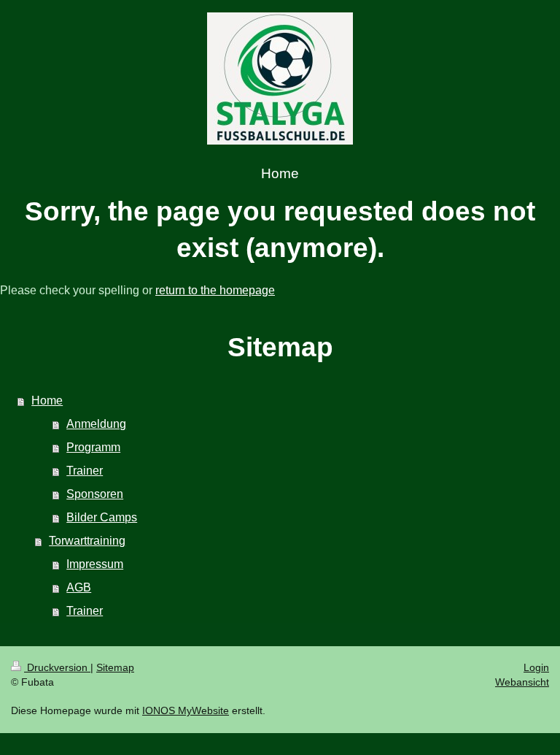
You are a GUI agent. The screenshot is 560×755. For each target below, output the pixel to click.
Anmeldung (96, 424)
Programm (93, 447)
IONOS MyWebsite (185, 710)
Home (47, 400)
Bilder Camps (101, 517)
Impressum (94, 564)
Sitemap (115, 667)
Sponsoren (94, 494)
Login (536, 667)
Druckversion (57, 667)
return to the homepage (215, 290)
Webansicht (522, 682)
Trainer (84, 470)
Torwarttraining (87, 540)
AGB (78, 587)
